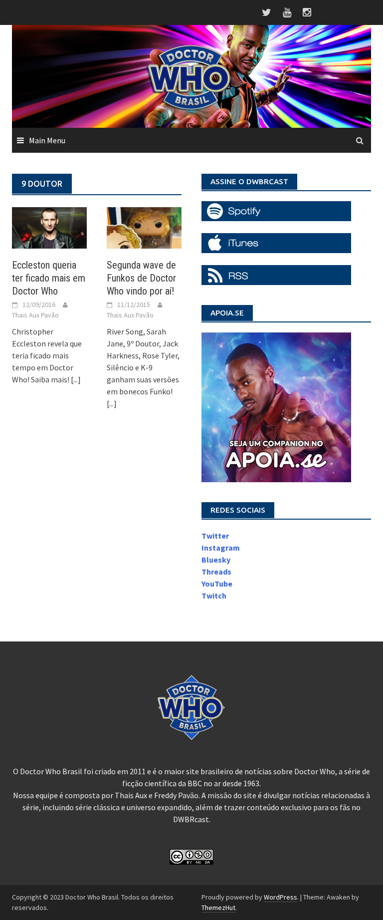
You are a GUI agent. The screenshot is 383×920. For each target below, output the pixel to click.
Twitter (215, 536)
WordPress (280, 897)
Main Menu (47, 140)
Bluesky (215, 560)
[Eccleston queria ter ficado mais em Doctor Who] (49, 227)
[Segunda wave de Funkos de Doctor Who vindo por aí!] (144, 227)
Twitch (213, 596)
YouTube (216, 584)
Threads (216, 572)
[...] (76, 379)
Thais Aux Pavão (35, 314)
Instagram (220, 548)
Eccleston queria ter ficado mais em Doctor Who (48, 278)
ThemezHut (218, 907)
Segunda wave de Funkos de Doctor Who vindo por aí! (141, 278)
